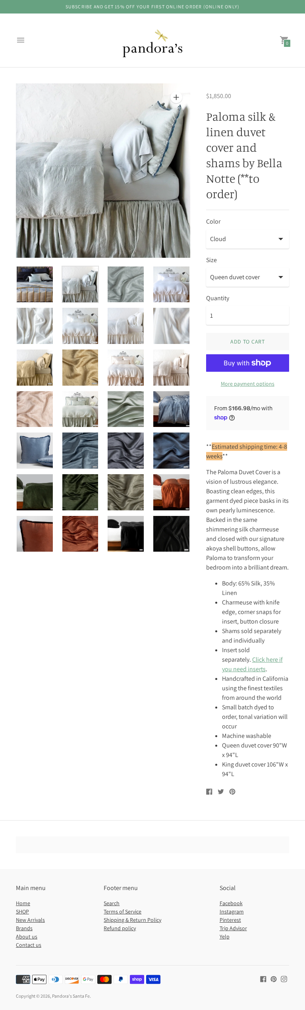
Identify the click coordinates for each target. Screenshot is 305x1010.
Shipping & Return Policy (132, 919)
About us (26, 936)
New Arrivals (30, 919)
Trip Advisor (233, 928)
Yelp (225, 936)
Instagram (232, 911)
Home (23, 903)
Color (213, 221)
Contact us (28, 944)
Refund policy (120, 928)
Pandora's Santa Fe (71, 996)
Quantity (217, 298)
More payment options (247, 383)
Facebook (231, 903)
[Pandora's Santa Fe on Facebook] (263, 978)
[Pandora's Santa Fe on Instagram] (284, 978)
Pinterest (230, 919)
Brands (24, 928)
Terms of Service (122, 911)
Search (112, 903)
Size (211, 260)
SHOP (22, 911)
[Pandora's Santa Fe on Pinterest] (273, 978)
